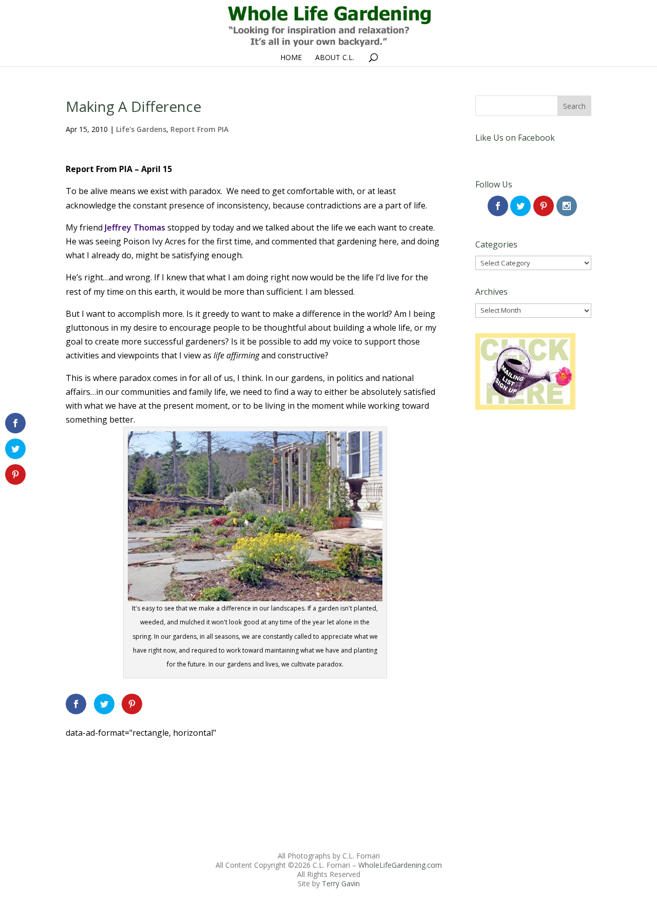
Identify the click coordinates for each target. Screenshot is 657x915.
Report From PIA (199, 129)
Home (291, 58)
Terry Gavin (341, 883)
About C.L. (334, 58)
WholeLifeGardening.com (400, 865)
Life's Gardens (141, 129)
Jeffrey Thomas (135, 227)
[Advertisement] (252, 763)
